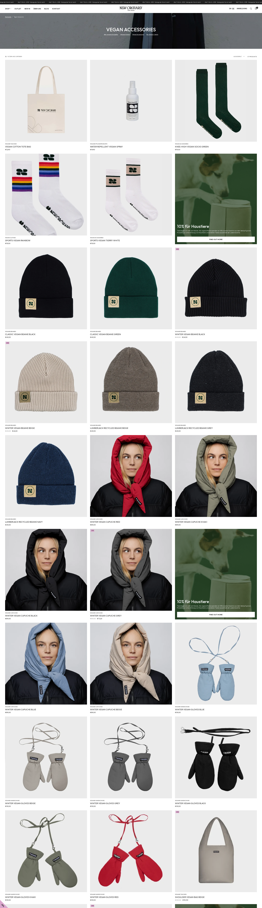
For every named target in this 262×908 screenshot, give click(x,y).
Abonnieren (108, 466)
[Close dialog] (173, 428)
